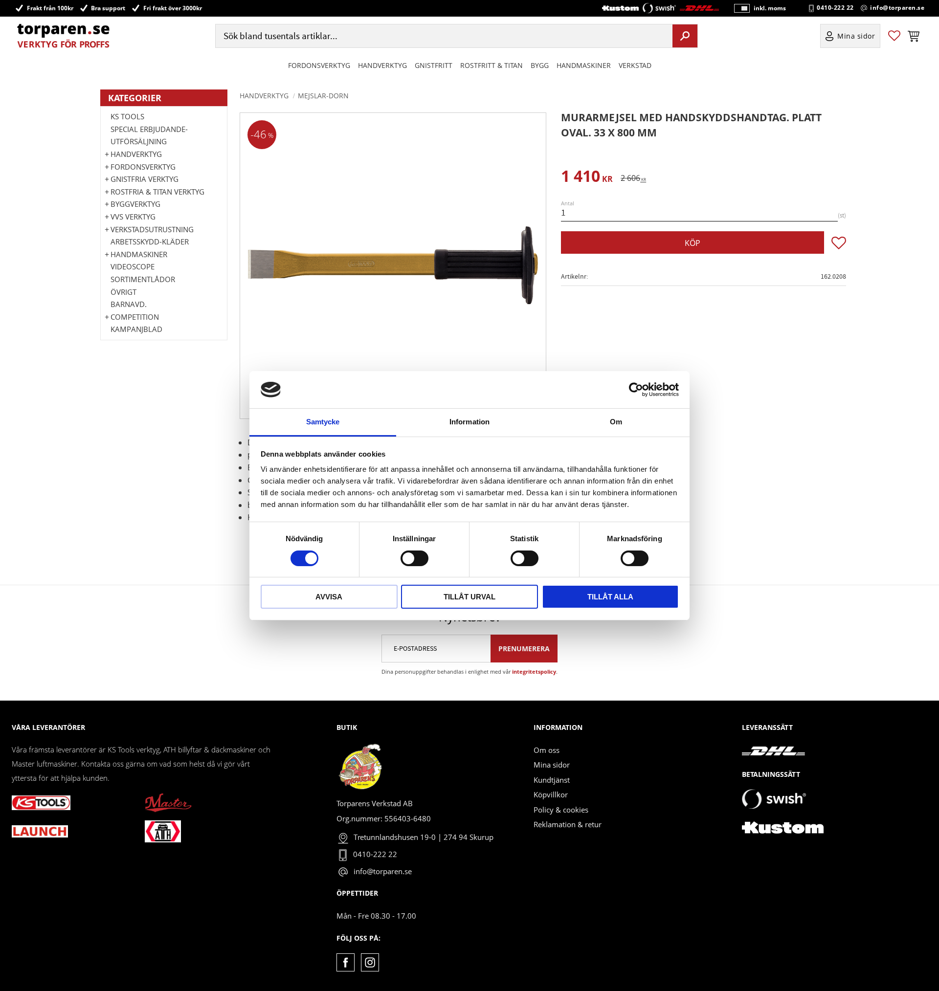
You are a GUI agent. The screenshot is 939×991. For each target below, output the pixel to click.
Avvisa (328, 597)
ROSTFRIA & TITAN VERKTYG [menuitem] (157, 192)
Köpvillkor (551, 794)
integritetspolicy (534, 671)
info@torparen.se (897, 8)
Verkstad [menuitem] (635, 65)
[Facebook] (345, 962)
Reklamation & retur (568, 824)
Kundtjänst (552, 780)
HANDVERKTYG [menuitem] (382, 65)
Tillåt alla (610, 597)
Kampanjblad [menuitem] (136, 329)
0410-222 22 (835, 8)
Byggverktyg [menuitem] (135, 204)
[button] (894, 36)
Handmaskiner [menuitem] (584, 65)
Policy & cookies (561, 810)
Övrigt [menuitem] (123, 292)
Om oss (546, 750)
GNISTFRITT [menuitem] (433, 65)
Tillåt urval (469, 597)
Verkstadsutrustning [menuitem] (152, 229)
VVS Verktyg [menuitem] (133, 216)
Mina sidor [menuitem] (856, 36)
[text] (587, 178)
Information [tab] (469, 422)
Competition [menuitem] (135, 317)
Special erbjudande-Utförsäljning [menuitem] (149, 135)
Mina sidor (552, 765)
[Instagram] (370, 962)
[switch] (414, 558)
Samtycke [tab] (323, 422)
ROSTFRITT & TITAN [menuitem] (491, 65)
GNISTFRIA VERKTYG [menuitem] (145, 179)
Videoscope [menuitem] (133, 266)
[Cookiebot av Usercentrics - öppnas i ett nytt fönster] (636, 389)
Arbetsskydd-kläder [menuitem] (150, 241)
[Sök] (684, 35)
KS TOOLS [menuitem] (127, 116)
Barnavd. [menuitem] (129, 304)
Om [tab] (616, 422)
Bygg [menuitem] (540, 65)
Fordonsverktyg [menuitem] (319, 65)
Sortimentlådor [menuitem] (143, 279)
